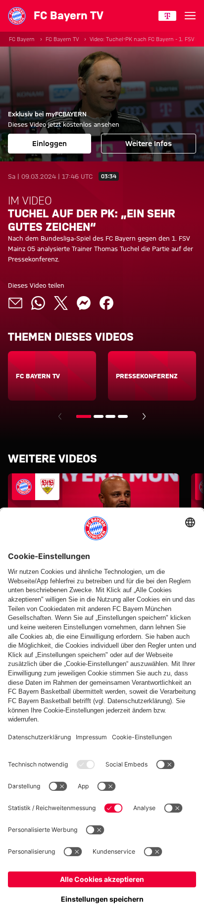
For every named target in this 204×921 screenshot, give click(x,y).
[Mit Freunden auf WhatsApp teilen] (38, 303)
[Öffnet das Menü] (190, 16)
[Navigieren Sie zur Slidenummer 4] (123, 416)
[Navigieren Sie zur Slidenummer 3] (110, 416)
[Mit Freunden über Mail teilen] (15, 303)
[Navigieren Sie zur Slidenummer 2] (98, 416)
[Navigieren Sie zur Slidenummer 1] (83, 416)
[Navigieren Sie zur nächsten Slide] (144, 416)
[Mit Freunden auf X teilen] (60, 303)
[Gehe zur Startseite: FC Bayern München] (17, 16)
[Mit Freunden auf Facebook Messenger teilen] (83, 303)
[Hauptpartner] (167, 16)
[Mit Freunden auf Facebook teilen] (106, 303)
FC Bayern (22, 39)
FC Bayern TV (62, 39)
